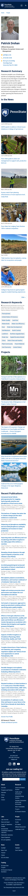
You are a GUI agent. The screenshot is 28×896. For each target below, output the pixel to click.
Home (2, 13)
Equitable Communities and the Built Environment (20, 802)
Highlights (17, 848)
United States (17, 347)
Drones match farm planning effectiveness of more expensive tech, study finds (13, 195)
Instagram (10, 764)
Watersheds (5, 323)
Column (3, 855)
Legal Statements (17, 884)
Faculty (17, 822)
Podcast (3, 852)
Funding (3, 863)
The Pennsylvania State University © (14, 887)
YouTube (18, 764)
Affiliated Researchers (20, 827)
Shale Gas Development (14, 327)
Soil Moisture (6, 330)
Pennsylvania (6, 313)
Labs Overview (4, 819)
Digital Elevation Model (17, 337)
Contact (3, 800)
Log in (14, 891)
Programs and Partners (7, 790)
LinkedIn (14, 764)
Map (14, 752)
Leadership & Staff (19, 829)
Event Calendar (18, 850)
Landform (5, 334)
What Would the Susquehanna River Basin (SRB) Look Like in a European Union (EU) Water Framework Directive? (14, 458)
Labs (2, 817)
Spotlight (3, 848)
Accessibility (9, 884)
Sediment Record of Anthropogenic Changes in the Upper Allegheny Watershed (12, 486)
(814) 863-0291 (14, 755)
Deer (3, 327)
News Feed (4, 850)
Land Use (15, 320)
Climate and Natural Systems (9, 722)
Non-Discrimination (19, 882)
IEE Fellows (18, 824)
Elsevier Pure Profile (7, 716)
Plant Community (7, 344)
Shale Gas (5, 337)
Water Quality (6, 320)
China (3, 340)
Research (18, 785)
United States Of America (10, 317)
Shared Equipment (5, 837)
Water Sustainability (20, 806)
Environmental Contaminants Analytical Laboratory (7, 830)
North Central (16, 330)
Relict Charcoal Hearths (15, 340)
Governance (18, 819)
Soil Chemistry (6, 347)
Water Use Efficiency (18, 323)
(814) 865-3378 (12, 757)
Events (17, 845)
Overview (3, 787)
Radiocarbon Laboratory (7, 835)
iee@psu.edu (14, 759)
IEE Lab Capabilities (6, 840)
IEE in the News (5, 857)
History (3, 795)
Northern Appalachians (17, 334)
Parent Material (19, 344)
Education (3, 792)
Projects (17, 809)
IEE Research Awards (20, 811)
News (3, 845)
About (3, 785)
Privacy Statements (8, 882)
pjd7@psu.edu (7, 55)
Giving (2, 797)
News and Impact (5, 822)
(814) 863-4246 (7, 58)
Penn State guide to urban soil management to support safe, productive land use (13, 161)
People (8, 13)
